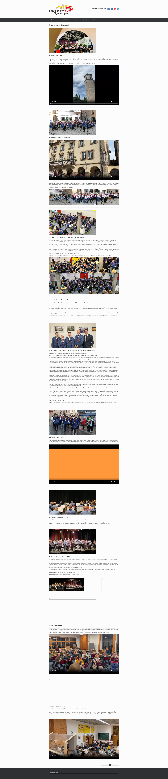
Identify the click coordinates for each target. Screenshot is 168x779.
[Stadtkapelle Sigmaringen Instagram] (112, 9)
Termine (103, 19)
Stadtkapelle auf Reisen (55, 625)
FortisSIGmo (86, 19)
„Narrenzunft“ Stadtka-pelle (56, 437)
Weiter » (117, 765)
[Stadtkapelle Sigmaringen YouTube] (115, 9)
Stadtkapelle (76, 19)
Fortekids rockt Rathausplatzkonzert (59, 137)
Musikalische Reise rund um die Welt (59, 557)
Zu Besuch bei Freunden (56, 55)
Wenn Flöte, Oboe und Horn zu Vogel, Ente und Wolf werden (66, 237)
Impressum (52, 770)
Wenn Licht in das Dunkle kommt (58, 517)
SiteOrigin (85, 775)
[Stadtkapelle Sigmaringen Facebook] (108, 9)
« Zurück (102, 765)
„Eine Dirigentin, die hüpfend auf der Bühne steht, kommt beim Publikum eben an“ (72, 350)
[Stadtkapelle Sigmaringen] (62, 9)
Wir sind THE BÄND (65, 19)
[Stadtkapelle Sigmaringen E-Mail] (118, 9)
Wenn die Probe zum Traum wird (58, 300)
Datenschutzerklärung (54, 772)
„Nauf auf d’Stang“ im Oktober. (57, 706)
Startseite (55, 19)
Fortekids (95, 19)
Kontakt (111, 19)
